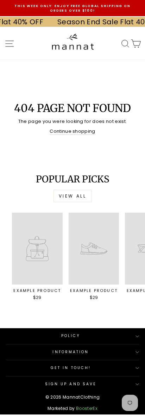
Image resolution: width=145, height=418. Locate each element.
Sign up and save (70, 384)
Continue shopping (72, 131)
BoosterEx (86, 408)
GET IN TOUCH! (71, 367)
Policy (71, 335)
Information (70, 352)
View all (73, 196)
